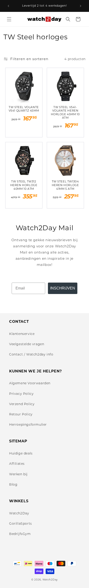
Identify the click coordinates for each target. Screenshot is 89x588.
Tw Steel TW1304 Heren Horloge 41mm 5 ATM (65, 185)
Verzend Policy (21, 404)
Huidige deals (21, 453)
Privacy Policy (21, 394)
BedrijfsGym (20, 534)
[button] (9, 19)
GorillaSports (20, 523)
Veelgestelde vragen (26, 344)
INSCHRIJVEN (62, 288)
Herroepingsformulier (28, 424)
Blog (13, 484)
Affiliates (17, 464)
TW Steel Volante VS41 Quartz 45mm (24, 108)
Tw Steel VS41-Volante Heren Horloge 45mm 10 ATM (65, 112)
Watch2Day (19, 513)
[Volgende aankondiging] (81, 6)
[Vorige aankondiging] (8, 6)
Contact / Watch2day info (31, 354)
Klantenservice (21, 334)
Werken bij (18, 474)
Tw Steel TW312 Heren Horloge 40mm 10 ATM (23, 185)
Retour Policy (21, 414)
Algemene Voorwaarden (29, 383)
